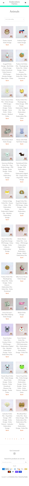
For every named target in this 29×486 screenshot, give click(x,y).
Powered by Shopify (23, 477)
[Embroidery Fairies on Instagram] (14, 454)
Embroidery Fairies (14, 3)
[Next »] (23, 439)
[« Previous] (5, 439)
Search (14, 465)
